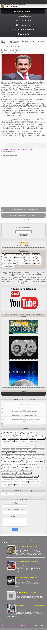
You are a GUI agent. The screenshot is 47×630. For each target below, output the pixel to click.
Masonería (5, 263)
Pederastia (27, 470)
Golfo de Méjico (38, 455)
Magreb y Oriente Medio (33, 260)
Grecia (4, 458)
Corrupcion (40, 447)
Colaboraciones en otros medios (13, 447)
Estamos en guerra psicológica (27, 577)
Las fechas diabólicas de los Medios (22, 215)
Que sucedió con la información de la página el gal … (25, 415)
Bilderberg (26, 255)
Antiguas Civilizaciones (13, 255)
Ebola (4, 452)
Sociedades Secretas (31, 479)
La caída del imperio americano (27, 562)
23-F (26, 432)
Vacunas (38, 482)
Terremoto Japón (8, 482)
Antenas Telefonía (8, 435)
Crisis (13, 450)
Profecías (30, 263)
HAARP (39, 257)
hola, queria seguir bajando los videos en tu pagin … (25, 411)
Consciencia (19, 257)
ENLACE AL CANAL (13, 46)
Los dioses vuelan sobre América (27, 546)
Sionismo (38, 263)
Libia (42, 461)
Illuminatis (5, 260)
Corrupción (6, 450)
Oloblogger (28, 625)
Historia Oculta (7, 461)
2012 (22, 432)
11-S (3, 255)
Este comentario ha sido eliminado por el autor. (25, 407)
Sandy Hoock (6, 479)
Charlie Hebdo (20, 441)
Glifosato (28, 455)
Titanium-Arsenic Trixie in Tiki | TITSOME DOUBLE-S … (25, 419)
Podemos (20, 473)
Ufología (5, 266)
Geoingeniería (19, 455)
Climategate (6, 444)
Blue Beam (32, 438)
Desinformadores (38, 450)
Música (35, 467)
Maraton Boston (31, 464)
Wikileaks (5, 485)
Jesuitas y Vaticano (17, 260)
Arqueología (38, 435)
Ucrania (17, 482)
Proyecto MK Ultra (8, 476)
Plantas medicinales (9, 473)
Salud (36, 476)
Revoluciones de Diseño (24, 476)
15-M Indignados (13, 432)
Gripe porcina (18, 458)
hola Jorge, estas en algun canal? (25, 404)
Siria (20, 479)
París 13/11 (19, 470)
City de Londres (32, 441)
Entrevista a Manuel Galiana (26, 592)
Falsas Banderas (15, 53)
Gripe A (10, 458)
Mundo (29, 467)
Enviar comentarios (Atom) (22, 220)
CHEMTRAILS (36, 255)
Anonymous (33, 432)
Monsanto (22, 263)
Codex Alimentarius (19, 444)
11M (6, 432)
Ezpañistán (32, 452)
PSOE (13, 470)
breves (11, 485)
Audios (4, 438)
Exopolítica (23, 452)
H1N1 (25, 458)
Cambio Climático (8, 257)
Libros (4, 464)
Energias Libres (30, 257)
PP (9, 470)
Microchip (13, 263)
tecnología (19, 485)
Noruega (5, 470)
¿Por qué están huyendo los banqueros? (24, 209)
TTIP (41, 479)
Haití (35, 458)
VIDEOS (11, 266)
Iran (24, 461)
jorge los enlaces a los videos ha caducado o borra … (25, 423)
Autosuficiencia (13, 438)
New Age (42, 467)
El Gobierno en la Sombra (11, 625)
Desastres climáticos (23, 450)
